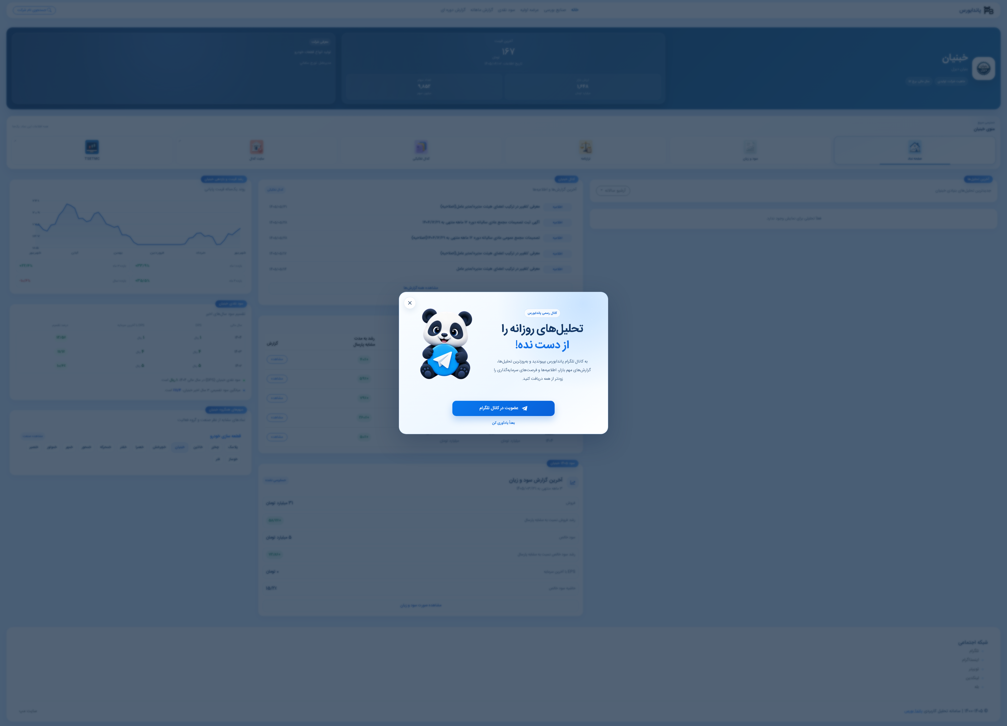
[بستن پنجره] (410, 303)
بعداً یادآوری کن (503, 423)
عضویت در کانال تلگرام (498, 408)
